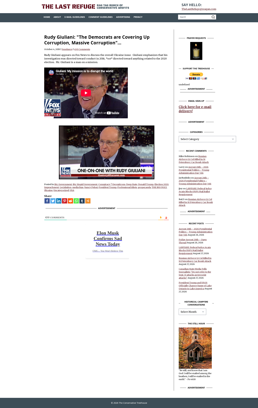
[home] (85, 6)
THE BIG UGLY (159, 187)
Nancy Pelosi (91, 187)
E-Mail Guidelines (74, 17)
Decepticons (118, 184)
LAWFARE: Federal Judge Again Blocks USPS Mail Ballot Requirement (195, 191)
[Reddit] (70, 200)
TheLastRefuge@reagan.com (199, 8)
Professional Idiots (127, 187)
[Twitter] (53, 200)
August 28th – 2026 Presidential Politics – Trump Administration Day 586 (194, 170)
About (57, 17)
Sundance (67, 49)
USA (72, 190)
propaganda (144, 187)
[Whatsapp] (76, 200)
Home (47, 17)
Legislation (65, 187)
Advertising (123, 17)
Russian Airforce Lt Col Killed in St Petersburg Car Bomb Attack (194, 159)
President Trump (107, 187)
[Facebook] (47, 200)
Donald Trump (145, 184)
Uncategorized (61, 190)
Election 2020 (161, 184)
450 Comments (82, 49)
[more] (87, 200)
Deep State (131, 184)
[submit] (213, 17)
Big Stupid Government (85, 184)
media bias (77, 187)
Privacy (138, 17)
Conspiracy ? (104, 184)
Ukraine (48, 190)
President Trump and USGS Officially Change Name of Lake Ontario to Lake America (195, 285)
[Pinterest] (64, 200)
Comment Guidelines (101, 17)
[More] (87, 200)
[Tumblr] (82, 200)
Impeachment (51, 187)
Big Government (63, 184)
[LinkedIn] (58, 200)
